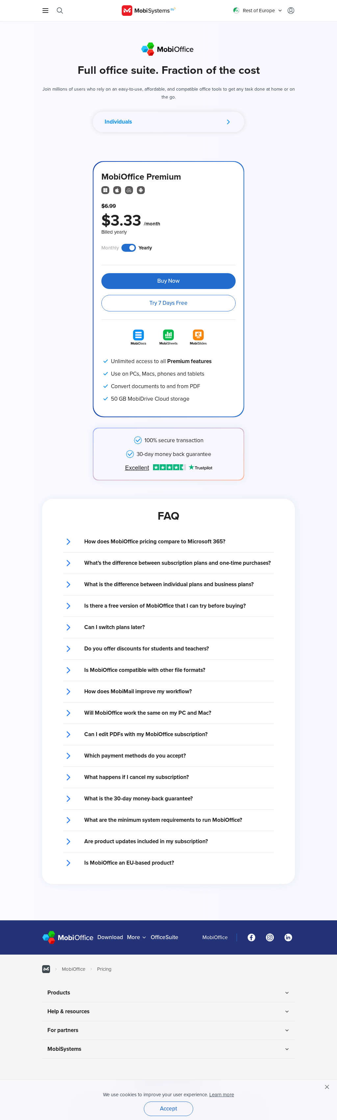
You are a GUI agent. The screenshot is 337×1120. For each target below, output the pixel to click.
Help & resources (68, 1011)
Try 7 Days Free (168, 303)
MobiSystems (64, 1049)
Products (58, 992)
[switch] (128, 248)
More (133, 937)
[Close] (327, 1087)
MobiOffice (215, 937)
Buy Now (168, 280)
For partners (62, 1030)
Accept (168, 1108)
